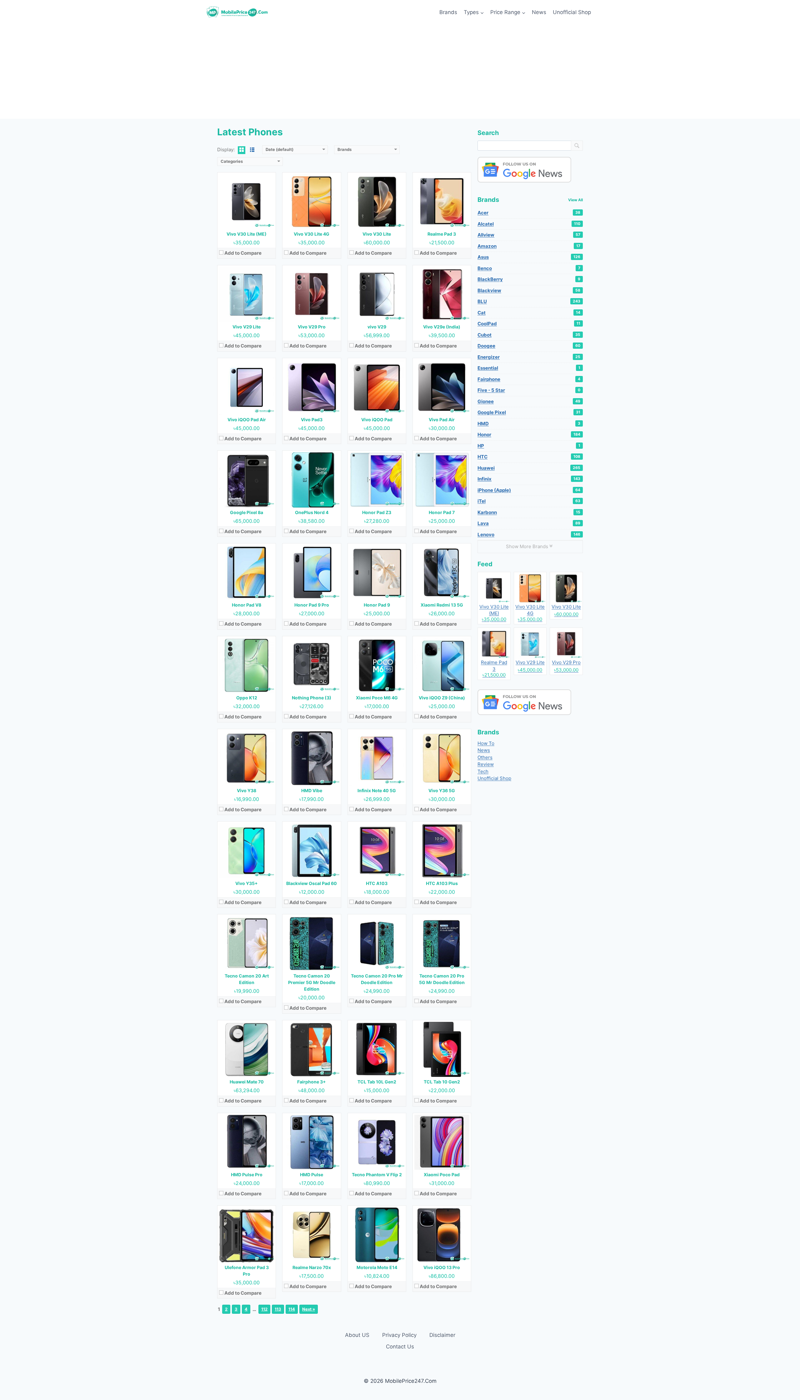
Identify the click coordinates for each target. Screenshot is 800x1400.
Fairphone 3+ (311, 1081)
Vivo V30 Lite (376, 234)
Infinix (529, 479)
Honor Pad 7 (442, 512)
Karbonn (529, 512)
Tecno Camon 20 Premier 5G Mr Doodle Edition (311, 982)
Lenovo (529, 535)
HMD (529, 424)
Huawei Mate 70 (247, 1081)
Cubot (529, 335)
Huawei (529, 468)
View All (575, 200)
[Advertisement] (400, 72)
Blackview (529, 290)
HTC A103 (377, 883)
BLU (529, 301)
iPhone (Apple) (529, 490)
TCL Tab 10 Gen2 (442, 1081)
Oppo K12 (246, 697)
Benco (529, 268)
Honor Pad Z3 (376, 512)
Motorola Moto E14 (377, 1267)
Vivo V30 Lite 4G (311, 234)
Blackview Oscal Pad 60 (311, 883)
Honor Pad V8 (246, 605)
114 (291, 1309)
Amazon (529, 246)
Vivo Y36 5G (441, 790)
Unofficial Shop (572, 12)
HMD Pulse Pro (246, 1174)
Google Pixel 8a (246, 512)
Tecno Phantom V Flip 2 (377, 1174)
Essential (529, 368)
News (539, 12)
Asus (529, 257)
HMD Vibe (311, 790)
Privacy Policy (399, 1335)
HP (529, 446)
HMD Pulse (311, 1174)
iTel (529, 501)
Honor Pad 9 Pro (311, 605)
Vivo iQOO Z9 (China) (442, 697)
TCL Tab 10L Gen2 (377, 1081)
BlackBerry (529, 279)
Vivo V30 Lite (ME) (247, 234)
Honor (529, 435)
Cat (529, 313)
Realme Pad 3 (442, 234)
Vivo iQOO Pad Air (247, 419)
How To (486, 743)
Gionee (529, 401)
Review (486, 764)
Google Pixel (529, 412)
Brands (448, 12)
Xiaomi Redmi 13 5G (442, 605)
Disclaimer (442, 1335)
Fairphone (529, 379)
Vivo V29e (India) (441, 326)
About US (357, 1335)
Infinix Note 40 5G (377, 790)
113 (278, 1309)
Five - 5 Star (529, 390)
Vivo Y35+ (246, 883)
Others (485, 757)
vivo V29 (377, 326)
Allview (529, 235)
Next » (308, 1309)
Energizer (529, 357)
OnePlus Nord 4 (311, 512)
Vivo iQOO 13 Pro (441, 1267)
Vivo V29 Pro (312, 326)
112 (264, 1309)
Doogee (529, 346)
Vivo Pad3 (311, 419)
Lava (529, 523)
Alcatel (529, 224)
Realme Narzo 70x (311, 1267)
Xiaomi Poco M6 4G (377, 697)
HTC (529, 457)
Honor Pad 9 (377, 605)
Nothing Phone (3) (311, 697)
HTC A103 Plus (442, 883)
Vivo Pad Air (442, 419)
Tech (483, 771)
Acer (529, 213)
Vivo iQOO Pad (376, 419)
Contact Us (400, 1346)
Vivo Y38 (246, 790)
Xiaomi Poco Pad (442, 1174)
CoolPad (529, 324)
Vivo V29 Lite (246, 326)
